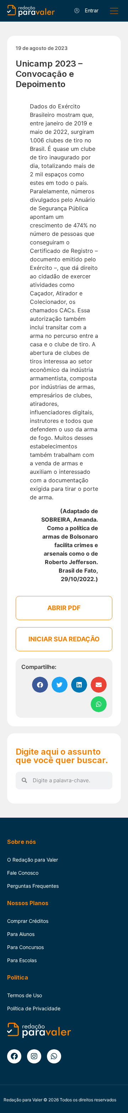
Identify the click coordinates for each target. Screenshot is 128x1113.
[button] (114, 11)
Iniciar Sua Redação (64, 639)
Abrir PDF (64, 608)
